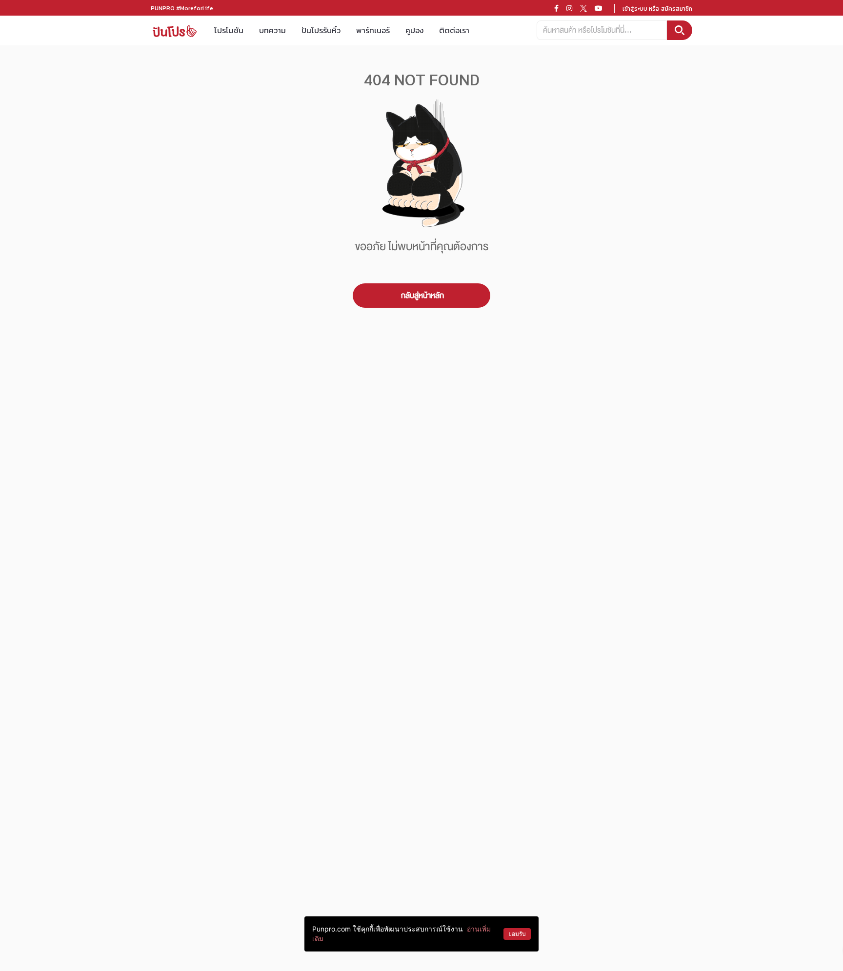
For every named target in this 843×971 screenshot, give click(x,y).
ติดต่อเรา (454, 30)
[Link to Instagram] (569, 8)
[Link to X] (583, 8)
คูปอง (414, 30)
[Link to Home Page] (175, 30)
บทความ (272, 30)
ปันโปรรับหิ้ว (321, 30)
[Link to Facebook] (556, 8)
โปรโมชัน (228, 30)
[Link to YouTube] (598, 8)
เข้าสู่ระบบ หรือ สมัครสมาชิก (657, 8)
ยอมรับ (517, 933)
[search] (679, 30)
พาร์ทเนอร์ (373, 30)
